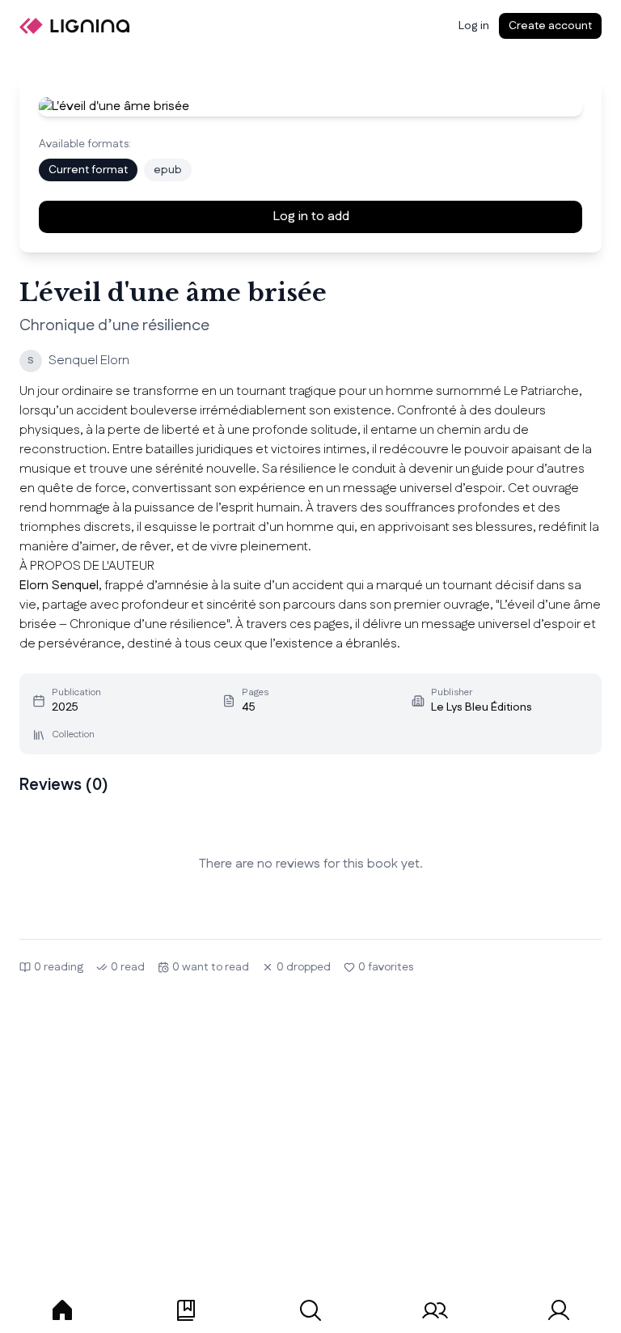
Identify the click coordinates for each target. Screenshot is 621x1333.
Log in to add (310, 216)
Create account (550, 26)
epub (168, 170)
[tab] (62, 1310)
